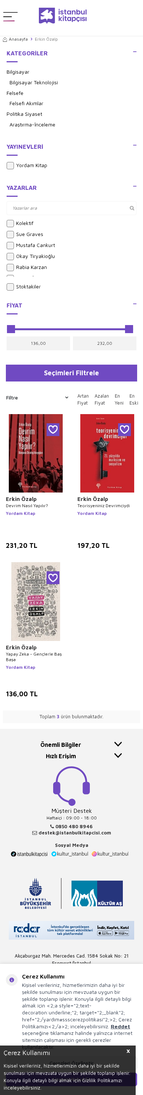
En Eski (133, 399)
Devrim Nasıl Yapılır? (27, 505)
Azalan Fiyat (102, 399)
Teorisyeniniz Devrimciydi (103, 505)
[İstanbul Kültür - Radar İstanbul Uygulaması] (71, 931)
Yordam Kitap (31, 165)
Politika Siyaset (24, 114)
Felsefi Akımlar (26, 103)
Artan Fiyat (83, 399)
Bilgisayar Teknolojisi (34, 82)
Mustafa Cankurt (35, 245)
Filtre (12, 397)
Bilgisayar (18, 72)
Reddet (120, 1026)
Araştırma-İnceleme (32, 124)
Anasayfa (18, 39)
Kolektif (24, 223)
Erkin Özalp (21, 499)
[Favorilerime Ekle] (53, 429)
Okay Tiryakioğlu (35, 256)
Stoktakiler (28, 286)
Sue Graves (29, 234)
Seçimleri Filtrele (71, 373)
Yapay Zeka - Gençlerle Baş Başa (34, 657)
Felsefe (15, 93)
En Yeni (119, 399)
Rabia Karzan (31, 267)
